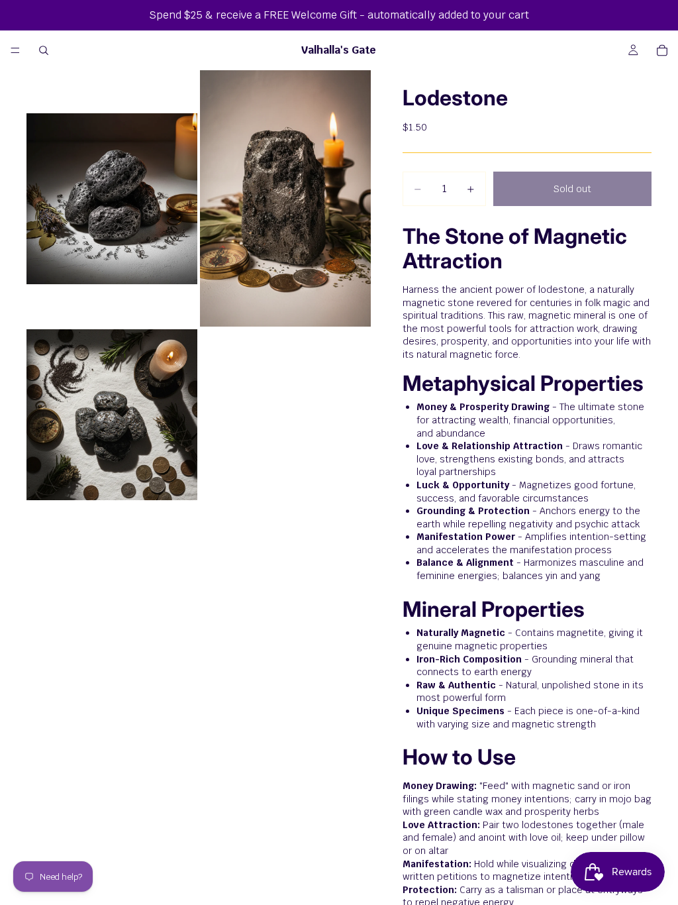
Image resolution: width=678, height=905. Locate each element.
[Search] (43, 50)
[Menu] (15, 50)
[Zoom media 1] (111, 198)
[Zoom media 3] (111, 414)
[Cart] (662, 50)
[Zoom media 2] (285, 198)
